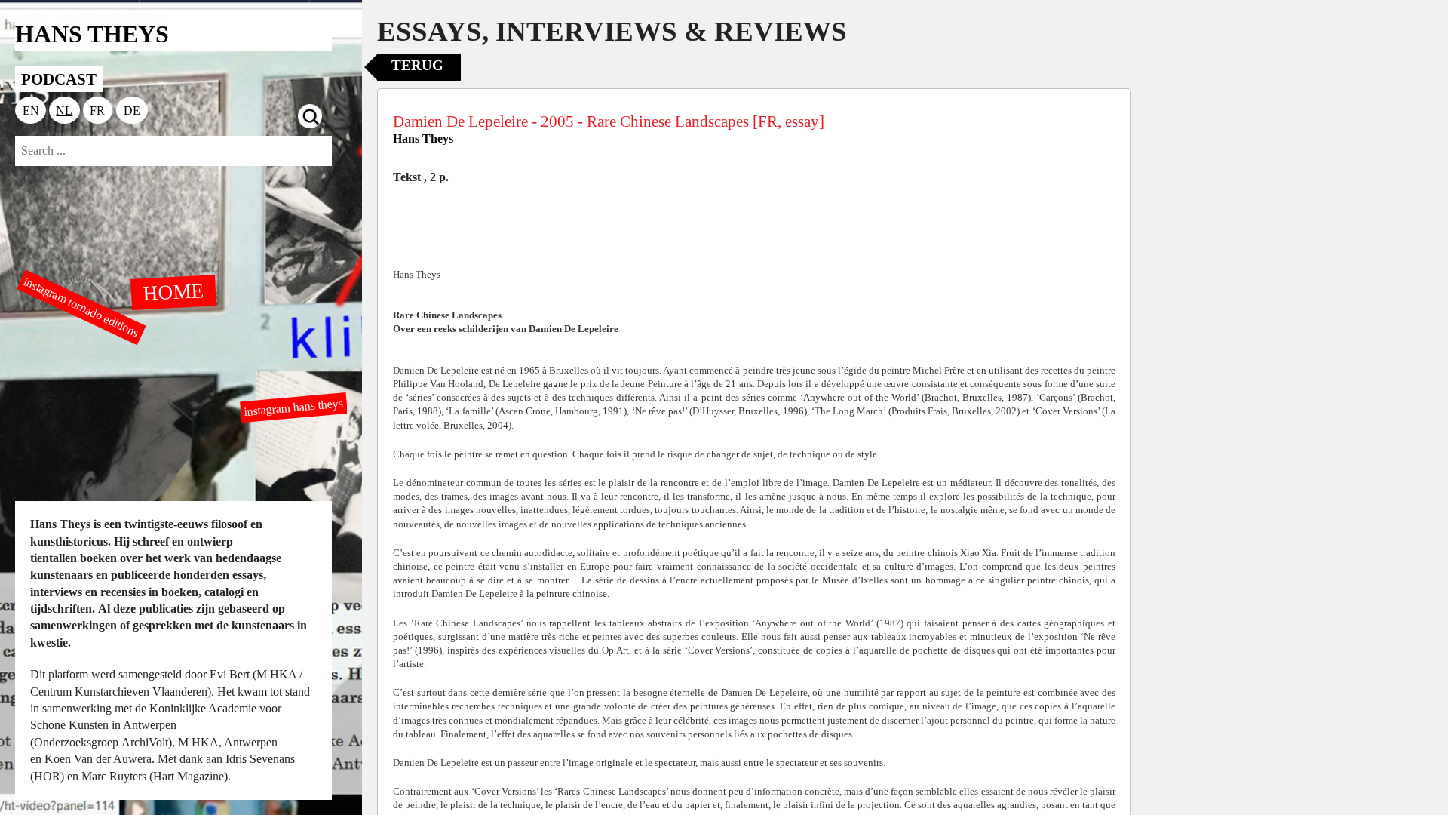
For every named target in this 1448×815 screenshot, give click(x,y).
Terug (417, 65)
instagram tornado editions (81, 307)
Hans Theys (423, 138)
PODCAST (59, 79)
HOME (173, 291)
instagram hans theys (294, 406)
